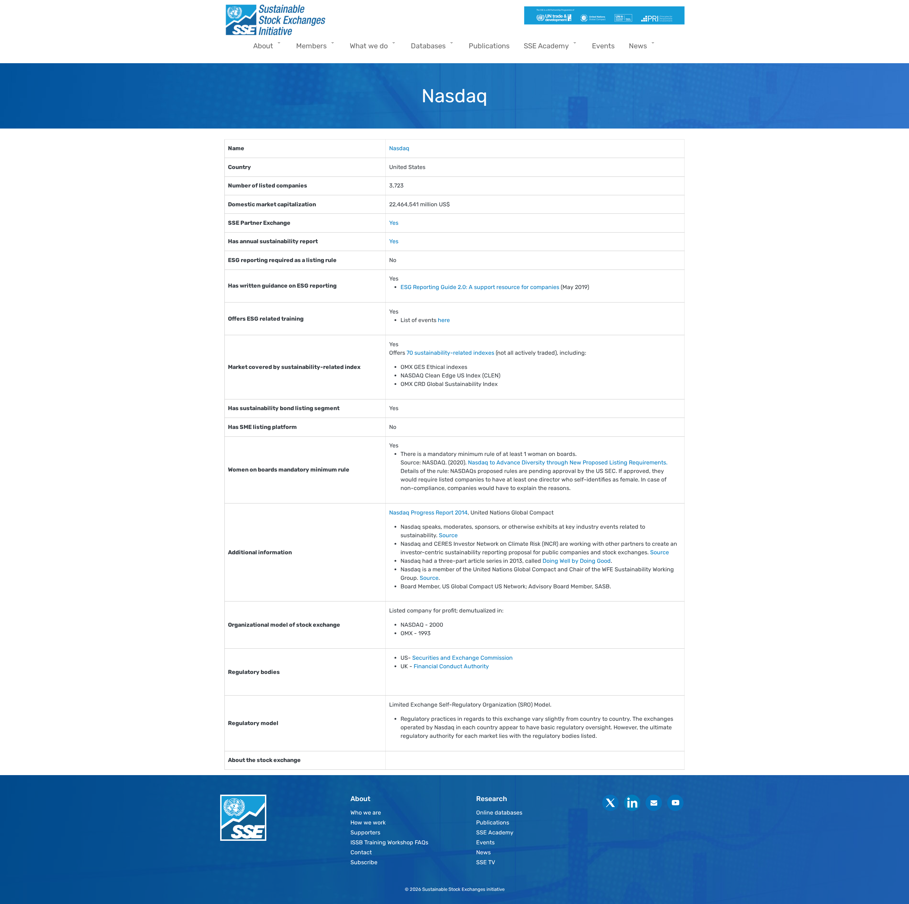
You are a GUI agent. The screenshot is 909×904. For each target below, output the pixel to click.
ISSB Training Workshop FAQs (389, 842)
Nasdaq (399, 148)
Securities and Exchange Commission (462, 657)
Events (485, 842)
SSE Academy (494, 832)
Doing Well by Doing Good (577, 560)
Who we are (365, 812)
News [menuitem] (634, 48)
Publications (492, 822)
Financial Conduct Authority (451, 666)
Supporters (365, 832)
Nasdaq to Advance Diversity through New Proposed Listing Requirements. (568, 462)
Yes (393, 222)
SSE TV (485, 862)
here (444, 320)
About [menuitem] (259, 48)
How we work (368, 822)
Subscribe (363, 862)
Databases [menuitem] (425, 48)
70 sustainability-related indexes (450, 352)
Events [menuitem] (603, 46)
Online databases (499, 812)
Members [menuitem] (308, 48)
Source (448, 535)
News (483, 852)
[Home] (336, 20)
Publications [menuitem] (489, 46)
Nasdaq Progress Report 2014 (428, 512)
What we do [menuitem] (365, 48)
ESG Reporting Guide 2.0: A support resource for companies (480, 287)
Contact (361, 852)
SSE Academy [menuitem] (543, 48)
